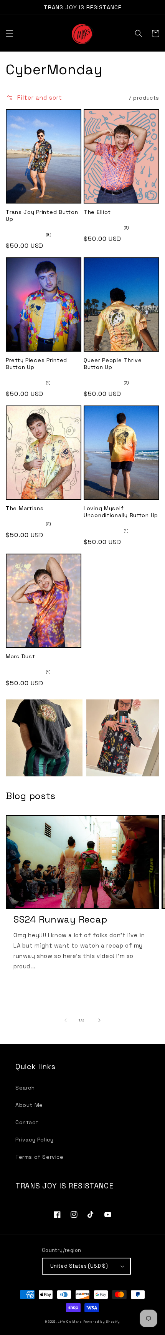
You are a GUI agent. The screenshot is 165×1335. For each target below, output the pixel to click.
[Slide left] (65, 1020)
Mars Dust (20, 656)
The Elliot (97, 212)
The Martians (25, 508)
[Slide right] (99, 1020)
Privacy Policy (34, 1139)
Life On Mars (69, 1321)
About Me (29, 1104)
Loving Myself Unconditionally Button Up (121, 512)
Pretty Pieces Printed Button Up (36, 363)
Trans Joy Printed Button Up (42, 215)
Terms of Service (39, 1156)
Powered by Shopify (101, 1321)
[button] (9, 33)
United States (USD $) (79, 1266)
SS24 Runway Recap (60, 919)
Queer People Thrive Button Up (113, 363)
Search (25, 1087)
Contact (26, 1122)
